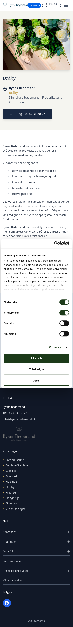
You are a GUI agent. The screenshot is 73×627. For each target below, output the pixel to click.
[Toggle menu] (66, 5)
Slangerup (12, 498)
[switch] (64, 312)
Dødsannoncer (12, 561)
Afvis (36, 380)
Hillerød (11, 492)
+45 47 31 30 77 (50, 5)
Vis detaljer (55, 347)
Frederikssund (15, 460)
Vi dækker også (16, 509)
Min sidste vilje (12, 580)
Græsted (11, 476)
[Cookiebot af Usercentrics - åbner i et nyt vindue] (54, 243)
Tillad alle (36, 358)
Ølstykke (11, 503)
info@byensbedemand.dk (19, 419)
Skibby (10, 487)
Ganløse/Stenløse (17, 465)
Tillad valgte (36, 369)
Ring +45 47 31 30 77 (30, 114)
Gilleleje (11, 471)
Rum (31, 5)
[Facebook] (7, 603)
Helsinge (11, 482)
